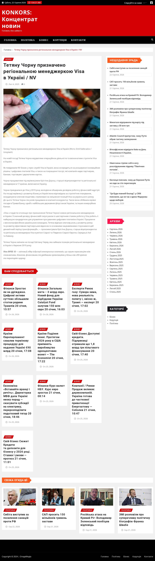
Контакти (78, 40)
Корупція (60, 40)
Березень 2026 (116, 245)
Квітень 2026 (116, 242)
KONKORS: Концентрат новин (20, 18)
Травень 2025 (116, 278)
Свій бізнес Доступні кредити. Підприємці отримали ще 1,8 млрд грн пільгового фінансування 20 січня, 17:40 (86, 344)
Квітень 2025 (116, 282)
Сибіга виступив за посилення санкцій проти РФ (16, 518)
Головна (10, 40)
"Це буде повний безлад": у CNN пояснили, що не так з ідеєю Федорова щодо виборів (128, 196)
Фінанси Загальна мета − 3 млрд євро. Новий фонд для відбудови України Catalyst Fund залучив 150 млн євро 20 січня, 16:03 (51, 299)
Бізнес (44, 40)
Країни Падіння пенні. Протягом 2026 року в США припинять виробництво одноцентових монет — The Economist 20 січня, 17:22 (51, 347)
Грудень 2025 (116, 255)
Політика (28, 40)
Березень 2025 (116, 285)
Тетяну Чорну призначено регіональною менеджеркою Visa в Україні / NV (48, 49)
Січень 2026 (115, 252)
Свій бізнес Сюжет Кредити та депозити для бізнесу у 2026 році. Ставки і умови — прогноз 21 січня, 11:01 (16, 452)
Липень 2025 (116, 272)
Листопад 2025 (117, 259)
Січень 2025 (115, 292)
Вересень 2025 (116, 265)
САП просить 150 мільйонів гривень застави (54, 518)
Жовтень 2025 (116, 262)
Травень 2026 (116, 239)
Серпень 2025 (116, 268)
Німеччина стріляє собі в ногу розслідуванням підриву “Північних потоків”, (127, 166)
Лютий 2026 (115, 249)
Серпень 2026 (116, 229)
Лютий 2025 (115, 288)
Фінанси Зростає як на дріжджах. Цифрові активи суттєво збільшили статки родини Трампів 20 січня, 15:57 (16, 299)
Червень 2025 (116, 275)
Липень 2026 (116, 232)
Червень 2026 (116, 235)
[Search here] (152, 39)
